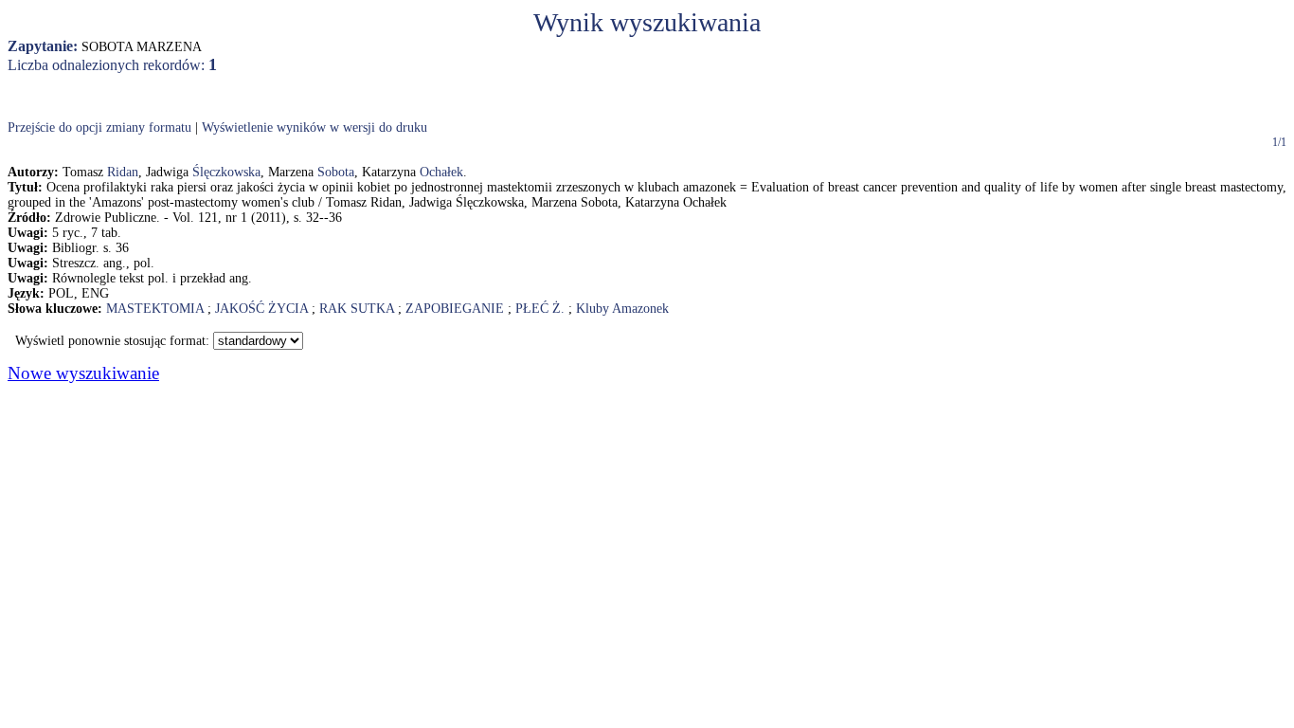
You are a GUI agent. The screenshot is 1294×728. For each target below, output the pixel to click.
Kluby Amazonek (622, 308)
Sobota (335, 172)
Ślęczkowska (226, 172)
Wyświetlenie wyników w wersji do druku (314, 127)
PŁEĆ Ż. (540, 308)
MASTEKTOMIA (155, 308)
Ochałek (441, 172)
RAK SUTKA (356, 308)
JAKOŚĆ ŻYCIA (261, 308)
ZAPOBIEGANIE (454, 308)
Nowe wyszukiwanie (83, 373)
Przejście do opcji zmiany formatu (99, 127)
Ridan (122, 172)
